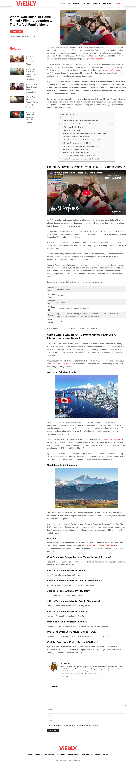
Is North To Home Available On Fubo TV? (77, 149)
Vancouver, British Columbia (73, 127)
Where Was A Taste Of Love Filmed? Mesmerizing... (32, 88)
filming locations (96, 58)
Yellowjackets (115, 439)
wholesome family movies (113, 70)
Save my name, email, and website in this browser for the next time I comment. (74, 725)
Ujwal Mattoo (16, 36)
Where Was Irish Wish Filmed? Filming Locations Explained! (32, 74)
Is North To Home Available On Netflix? (77, 136)
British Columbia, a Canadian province (98, 545)
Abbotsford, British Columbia (73, 130)
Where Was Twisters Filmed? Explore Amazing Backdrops (32, 102)
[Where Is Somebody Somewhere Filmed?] (17, 58)
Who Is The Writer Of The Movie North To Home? (81, 156)
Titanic (106, 439)
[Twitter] (70, 676)
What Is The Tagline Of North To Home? (77, 152)
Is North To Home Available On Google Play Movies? (81, 146)
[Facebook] (61, 676)
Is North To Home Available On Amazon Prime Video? (82, 140)
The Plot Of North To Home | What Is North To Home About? (80, 120)
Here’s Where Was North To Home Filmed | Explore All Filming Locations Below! (87, 124)
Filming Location (16, 32)
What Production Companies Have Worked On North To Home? (85, 133)
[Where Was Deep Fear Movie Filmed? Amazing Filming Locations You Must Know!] (17, 114)
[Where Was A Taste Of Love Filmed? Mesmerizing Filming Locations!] (17, 86)
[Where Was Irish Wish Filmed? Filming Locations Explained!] (17, 71)
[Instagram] (64, 676)
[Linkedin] (67, 676)
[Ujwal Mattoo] (53, 669)
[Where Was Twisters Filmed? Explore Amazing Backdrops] (17, 99)
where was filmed (59, 363)
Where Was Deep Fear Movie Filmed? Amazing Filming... (32, 117)
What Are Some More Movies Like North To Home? (82, 159)
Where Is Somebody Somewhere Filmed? (30, 60)
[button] (118, 3)
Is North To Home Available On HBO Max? (78, 143)
